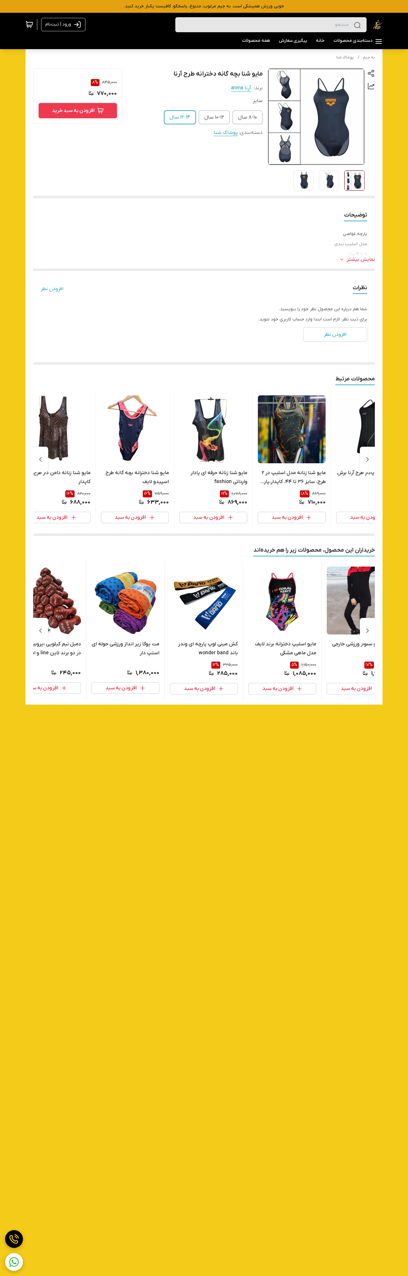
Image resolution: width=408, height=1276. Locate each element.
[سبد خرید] (29, 24)
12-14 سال (180, 117)
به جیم (369, 57)
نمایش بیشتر (361, 259)
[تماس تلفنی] (14, 1239)
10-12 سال (214, 117)
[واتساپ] (14, 1262)
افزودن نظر (52, 289)
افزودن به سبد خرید (73, 110)
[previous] (367, 459)
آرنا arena (241, 88)
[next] (40, 459)
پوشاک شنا (345, 57)
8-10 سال (247, 117)
